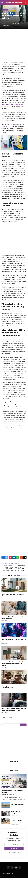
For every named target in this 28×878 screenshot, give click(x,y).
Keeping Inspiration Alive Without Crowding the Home (12, 687)
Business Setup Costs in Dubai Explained (12, 791)
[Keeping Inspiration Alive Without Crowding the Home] (14, 677)
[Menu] (2, 2)
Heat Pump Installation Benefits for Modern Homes (12, 595)
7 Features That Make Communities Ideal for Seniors (12, 617)
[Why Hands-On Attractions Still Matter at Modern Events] (14, 630)
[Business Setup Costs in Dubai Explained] (14, 781)
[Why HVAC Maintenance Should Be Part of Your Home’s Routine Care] (14, 700)
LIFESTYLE (5, 9)
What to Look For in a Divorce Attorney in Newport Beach (17, 820)
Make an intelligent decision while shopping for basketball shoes (8, 568)
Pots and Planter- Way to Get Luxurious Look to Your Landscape (20, 568)
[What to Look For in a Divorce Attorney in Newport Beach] (5, 821)
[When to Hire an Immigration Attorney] (5, 813)
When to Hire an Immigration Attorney (17, 812)
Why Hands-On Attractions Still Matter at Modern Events (13, 640)
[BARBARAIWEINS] (15, 2)
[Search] (26, 2)
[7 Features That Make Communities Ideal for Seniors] (14, 608)
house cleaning (13, 90)
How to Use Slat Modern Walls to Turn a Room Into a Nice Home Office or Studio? (13, 663)
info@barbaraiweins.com (7, 873)
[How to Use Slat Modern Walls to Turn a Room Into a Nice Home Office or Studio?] (14, 653)
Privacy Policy (14, 853)
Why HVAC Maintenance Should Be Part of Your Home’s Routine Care (14, 709)
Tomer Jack (6, 22)
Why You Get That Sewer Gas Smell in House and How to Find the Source (18, 804)
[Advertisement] (14, 47)
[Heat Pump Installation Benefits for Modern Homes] (14, 585)
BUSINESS (4, 787)
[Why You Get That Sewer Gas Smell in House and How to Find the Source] (5, 805)
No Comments (21, 23)
